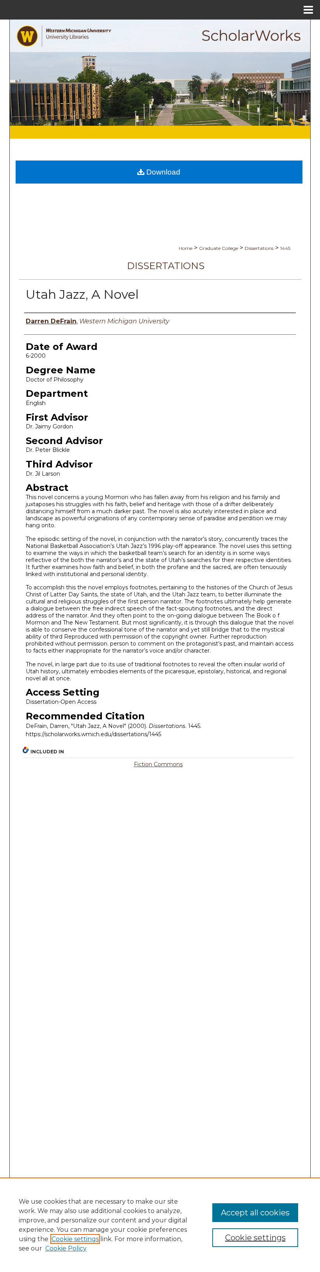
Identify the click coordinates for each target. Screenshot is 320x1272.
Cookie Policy (66, 1248)
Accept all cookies (255, 1212)
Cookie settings (75, 1239)
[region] (160, 1224)
